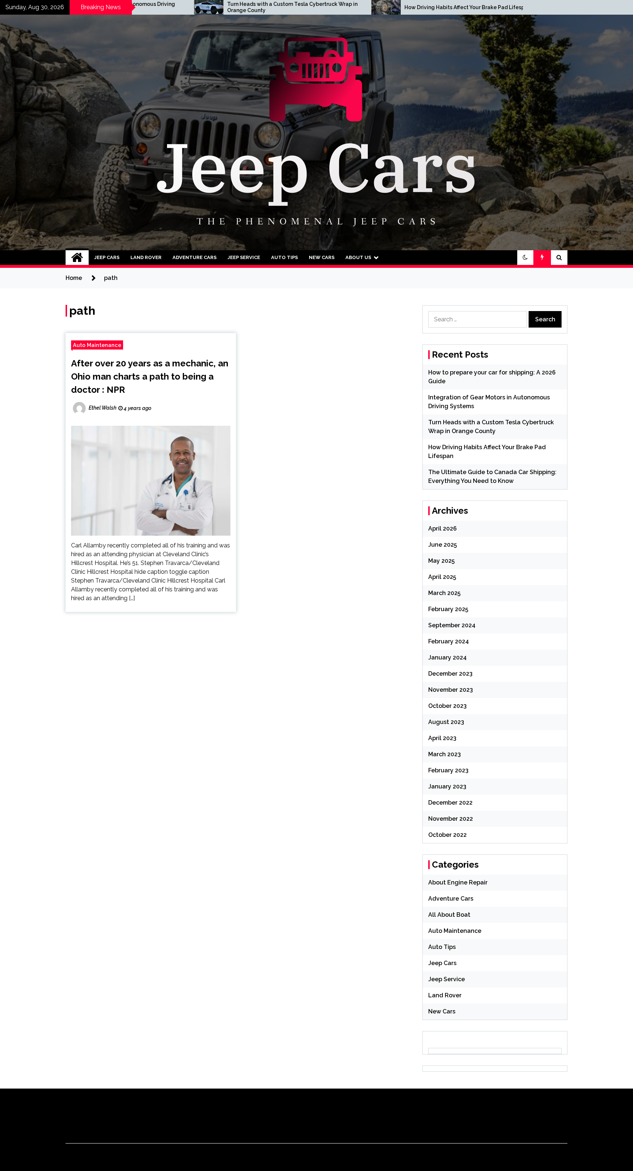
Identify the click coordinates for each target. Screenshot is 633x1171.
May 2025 (441, 560)
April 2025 (442, 576)
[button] (525, 257)
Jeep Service (243, 257)
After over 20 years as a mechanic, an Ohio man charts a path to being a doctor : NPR (149, 376)
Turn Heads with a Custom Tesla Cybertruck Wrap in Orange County (194, 7)
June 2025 (442, 544)
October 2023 (447, 705)
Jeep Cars (106, 257)
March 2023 (444, 754)
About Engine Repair (458, 882)
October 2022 (447, 834)
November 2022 (450, 818)
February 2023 (448, 770)
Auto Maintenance (97, 345)
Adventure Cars (194, 257)
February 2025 (448, 609)
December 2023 (450, 673)
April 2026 (442, 528)
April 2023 (442, 738)
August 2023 (446, 722)
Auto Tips (284, 257)
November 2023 (450, 689)
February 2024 (448, 641)
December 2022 (450, 802)
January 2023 (447, 786)
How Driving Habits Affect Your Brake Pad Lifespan (369, 7)
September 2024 (451, 625)
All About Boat (449, 914)
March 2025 (444, 593)
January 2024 (447, 657)
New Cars (321, 257)
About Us (358, 257)
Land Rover (146, 257)
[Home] (77, 257)
